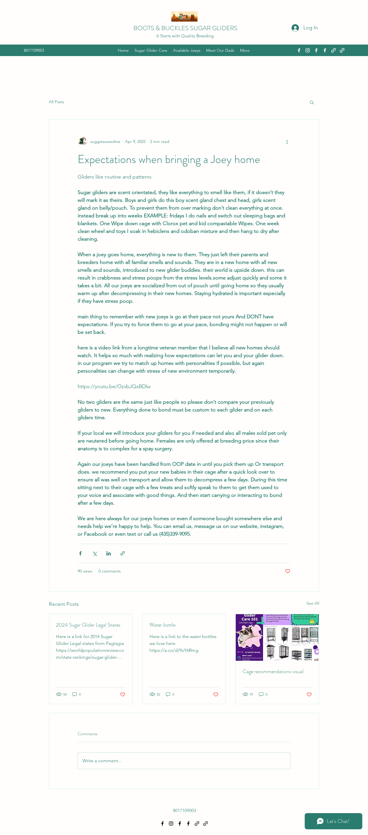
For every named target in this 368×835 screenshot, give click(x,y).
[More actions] (286, 141)
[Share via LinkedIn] (108, 553)
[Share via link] (122, 553)
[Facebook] (299, 50)
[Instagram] (307, 50)
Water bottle (162, 625)
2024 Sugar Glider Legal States (88, 625)
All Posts (56, 101)
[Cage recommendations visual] (277, 637)
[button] (312, 102)
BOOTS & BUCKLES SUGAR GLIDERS (185, 28)
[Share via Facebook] (80, 553)
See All (312, 603)
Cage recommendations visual (273, 671)
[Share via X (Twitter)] (94, 553)
